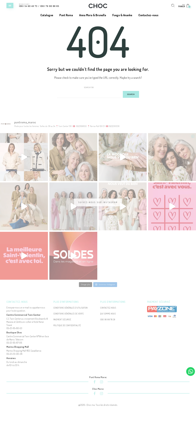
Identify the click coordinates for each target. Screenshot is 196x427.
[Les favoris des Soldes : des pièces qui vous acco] (73, 256)
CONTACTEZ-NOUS (108, 307)
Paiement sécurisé (62, 319)
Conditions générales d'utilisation (70, 307)
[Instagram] (101, 382)
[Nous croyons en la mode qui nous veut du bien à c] (123, 157)
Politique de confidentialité (67, 325)
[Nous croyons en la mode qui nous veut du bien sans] (172, 157)
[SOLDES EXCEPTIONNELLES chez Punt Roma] (24, 157)
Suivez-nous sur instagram (98, 202)
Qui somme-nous (108, 313)
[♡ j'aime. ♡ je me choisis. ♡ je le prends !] (172, 206)
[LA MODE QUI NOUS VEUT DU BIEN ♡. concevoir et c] (123, 206)
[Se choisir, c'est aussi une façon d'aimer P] (24, 256)
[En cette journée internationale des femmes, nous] (73, 157)
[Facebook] (94, 382)
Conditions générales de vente (68, 313)
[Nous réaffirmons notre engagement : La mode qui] (24, 206)
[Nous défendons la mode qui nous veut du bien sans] (73, 206)
